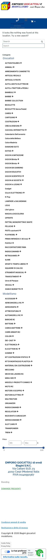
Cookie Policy (5, 543)
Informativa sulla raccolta (15, 557)
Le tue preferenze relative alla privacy (26, 551)
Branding (5, 482)
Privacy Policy (5, 546)
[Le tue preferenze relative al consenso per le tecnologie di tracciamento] (42, 555)
